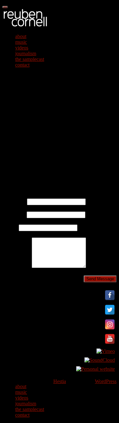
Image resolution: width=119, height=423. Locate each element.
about (20, 36)
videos (21, 47)
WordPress (105, 381)
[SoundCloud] (99, 360)
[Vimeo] (105, 351)
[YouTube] (109, 344)
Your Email (15, 214)
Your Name (15, 201)
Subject (11, 227)
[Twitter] (109, 314)
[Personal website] (95, 369)
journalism (25, 53)
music (21, 42)
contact (22, 65)
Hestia (59, 381)
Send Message (100, 279)
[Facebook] (109, 300)
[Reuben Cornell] (25, 25)
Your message (17, 266)
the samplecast (29, 59)
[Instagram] (109, 329)
